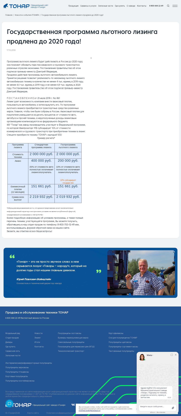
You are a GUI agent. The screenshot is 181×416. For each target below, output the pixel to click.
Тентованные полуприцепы (121, 351)
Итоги (37, 342)
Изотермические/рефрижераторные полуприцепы (28, 363)
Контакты (141, 6)
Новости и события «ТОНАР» (27, 15)
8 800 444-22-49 (156, 6)
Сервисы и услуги (88, 6)
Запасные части (105, 6)
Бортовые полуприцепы (16, 376)
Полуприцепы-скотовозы (69, 333)
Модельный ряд (12, 333)
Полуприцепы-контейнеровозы (19, 381)
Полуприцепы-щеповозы (120, 342)
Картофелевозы (116, 333)
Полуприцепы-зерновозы (17, 367)
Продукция (73, 6)
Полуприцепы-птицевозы (17, 372)
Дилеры (8, 342)
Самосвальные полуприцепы (71, 342)
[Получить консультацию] (9, 403)
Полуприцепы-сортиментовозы (123, 347)
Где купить (120, 6)
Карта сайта (33, 413)
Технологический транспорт (71, 351)
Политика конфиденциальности (61, 413)
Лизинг (37, 338)
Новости (38, 333)
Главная (8, 15)
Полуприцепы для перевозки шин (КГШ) (76, 347)
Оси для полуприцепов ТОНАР (123, 338)
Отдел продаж (12, 338)
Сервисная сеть (12, 351)
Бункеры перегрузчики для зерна (73, 338)
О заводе (131, 6)
